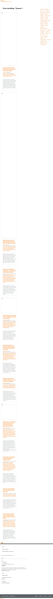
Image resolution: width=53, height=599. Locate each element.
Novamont (12, 467)
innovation (11, 249)
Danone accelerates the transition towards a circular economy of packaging (9, 380)
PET (15, 495)
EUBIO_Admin (5, 493)
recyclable (4, 76)
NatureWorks (5, 525)
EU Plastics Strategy (11, 522)
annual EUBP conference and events (8, 564)
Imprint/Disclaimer (12, 596)
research (10, 326)
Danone (4, 75)
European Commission (6, 280)
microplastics (42, 33)
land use (9, 75)
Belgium (15, 275)
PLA (41, 34)
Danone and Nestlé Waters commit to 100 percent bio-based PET (9, 490)
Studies (45, 41)
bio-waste (7, 74)
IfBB (9, 281)
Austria (4, 246)
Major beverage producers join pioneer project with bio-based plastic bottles (9, 69)
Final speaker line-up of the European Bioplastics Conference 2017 (9, 458)
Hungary (7, 281)
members (5, 359)
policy (5, 250)
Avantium (4, 74)
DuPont (11, 278)
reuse (13, 326)
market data (4, 467)
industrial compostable (6, 466)
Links (3, 573)
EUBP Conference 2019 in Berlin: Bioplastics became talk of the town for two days (9, 242)
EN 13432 (42, 18)
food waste (46, 23)
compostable (10, 247)
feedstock (6, 75)
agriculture (11, 274)
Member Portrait (43, 31)
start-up (10, 496)
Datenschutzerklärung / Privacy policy (8, 551)
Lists (2, 560)
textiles (8, 327)
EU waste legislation (11, 432)
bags (44, 10)
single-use (48, 39)
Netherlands (13, 75)
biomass (12, 494)
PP (46, 34)
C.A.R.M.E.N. (5, 277)
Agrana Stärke (8, 274)
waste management (11, 387)
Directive (6, 522)
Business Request (5, 575)
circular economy (5, 247)
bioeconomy (7, 430)
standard (42, 41)
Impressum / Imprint (5, 549)
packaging (11, 325)
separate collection (43, 39)
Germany (11, 358)
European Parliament (13, 523)
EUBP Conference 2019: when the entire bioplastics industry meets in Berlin (9, 317)
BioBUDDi (4, 463)
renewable (7, 76)
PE (50, 33)
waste (10, 76)
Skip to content (2, 0)
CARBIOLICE (5, 431)
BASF (12, 275)
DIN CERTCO (7, 278)
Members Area (4, 581)
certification (42, 15)
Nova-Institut (8, 325)
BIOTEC (12, 276)
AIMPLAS (4, 275)
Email (3, 558)
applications (7, 275)
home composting (5, 435)
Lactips (14, 466)
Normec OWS (8, 467)
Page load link (2, 598)
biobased (10, 74)
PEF (15, 75)
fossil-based (7, 358)
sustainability (8, 250)
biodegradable (10, 246)
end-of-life (13, 322)
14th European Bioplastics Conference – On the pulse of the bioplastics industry (9, 271)
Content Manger (5, 461)
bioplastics (13, 74)
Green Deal (8, 249)
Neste (9, 436)
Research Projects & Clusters (6, 577)
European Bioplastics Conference (10, 279)
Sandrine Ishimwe (5, 72)
